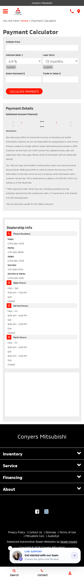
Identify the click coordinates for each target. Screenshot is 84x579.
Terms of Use (67, 532)
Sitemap (51, 532)
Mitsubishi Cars (34, 536)
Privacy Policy (16, 532)
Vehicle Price (13, 41)
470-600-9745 (15, 269)
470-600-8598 (15, 252)
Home (24, 20)
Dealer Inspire (68, 541)
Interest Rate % (14, 54)
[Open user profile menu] (70, 573)
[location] (78, 11)
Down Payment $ (15, 73)
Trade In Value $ (52, 73)
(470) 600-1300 (16, 277)
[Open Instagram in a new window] (46, 511)
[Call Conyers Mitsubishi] (71, 11)
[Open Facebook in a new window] (37, 511)
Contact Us (35, 532)
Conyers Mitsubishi (42, 3)
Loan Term (49, 54)
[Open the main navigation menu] (5, 11)
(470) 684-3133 (16, 243)
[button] (10, 548)
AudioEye (53, 536)
